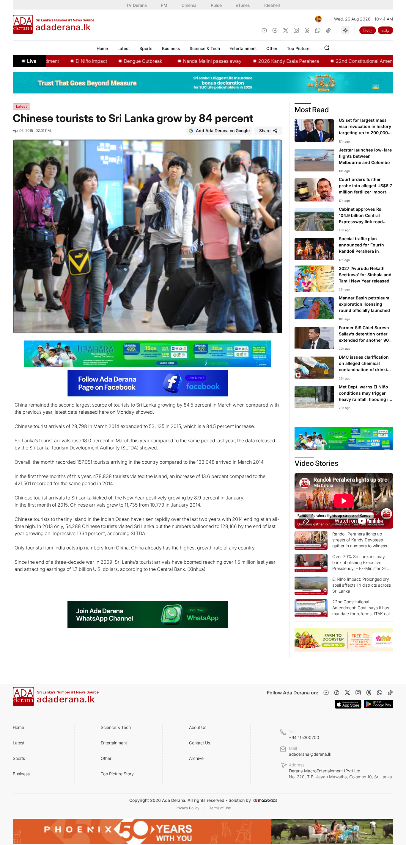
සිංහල (367, 30)
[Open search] (328, 47)
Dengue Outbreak (121, 61)
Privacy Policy (187, 808)
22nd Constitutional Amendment (349, 61)
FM (164, 5)
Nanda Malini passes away (190, 61)
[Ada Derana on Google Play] (378, 704)
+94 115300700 (304, 737)
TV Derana (136, 5)
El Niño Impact (70, 61)
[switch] (345, 30)
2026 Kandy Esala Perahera (267, 61)
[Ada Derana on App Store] (348, 704)
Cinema (189, 5)
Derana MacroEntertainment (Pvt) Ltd (341, 773)
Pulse (216, 5)
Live (31, 61)
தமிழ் (385, 30)
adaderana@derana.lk (310, 754)
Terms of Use (220, 808)
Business (21, 773)
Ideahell (272, 5)
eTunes (243, 5)
